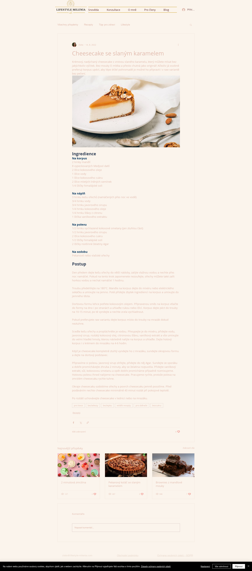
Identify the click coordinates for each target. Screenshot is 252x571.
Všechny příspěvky (67, 24)
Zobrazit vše (189, 448)
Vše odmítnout (221, 566)
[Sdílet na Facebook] (73, 422)
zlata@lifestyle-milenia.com (77, 555)
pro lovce (78, 405)
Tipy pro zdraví (107, 24)
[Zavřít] (248, 566)
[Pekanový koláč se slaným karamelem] (126, 465)
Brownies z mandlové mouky (169, 484)
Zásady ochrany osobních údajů (156, 566)
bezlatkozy (93, 405)
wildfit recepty (124, 405)
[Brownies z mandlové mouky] (173, 465)
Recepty (88, 24)
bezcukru (156, 405)
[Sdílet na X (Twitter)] (80, 422)
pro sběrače (141, 405)
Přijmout (239, 566)
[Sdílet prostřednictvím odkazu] (87, 422)
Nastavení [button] (205, 566)
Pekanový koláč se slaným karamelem (124, 484)
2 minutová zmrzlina (73, 482)
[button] (153, 10)
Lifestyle (125, 24)
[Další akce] (178, 44)
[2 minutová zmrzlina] (79, 465)
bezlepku (107, 405)
